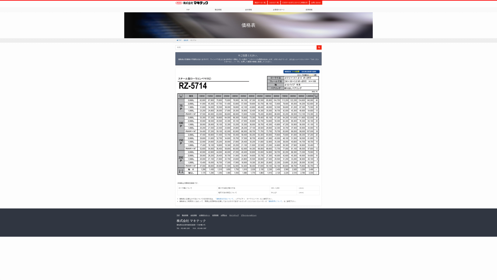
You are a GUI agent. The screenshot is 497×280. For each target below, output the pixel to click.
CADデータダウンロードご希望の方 (295, 3)
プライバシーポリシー (249, 215)
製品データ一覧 (260, 3)
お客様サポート (279, 10)
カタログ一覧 (274, 3)
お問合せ (224, 215)
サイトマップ (234, 215)
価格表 (186, 40)
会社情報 (248, 10)
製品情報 (218, 10)
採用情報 (309, 10)
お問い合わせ (316, 3)
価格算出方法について (224, 199)
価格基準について (275, 201)
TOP (187, 10)
